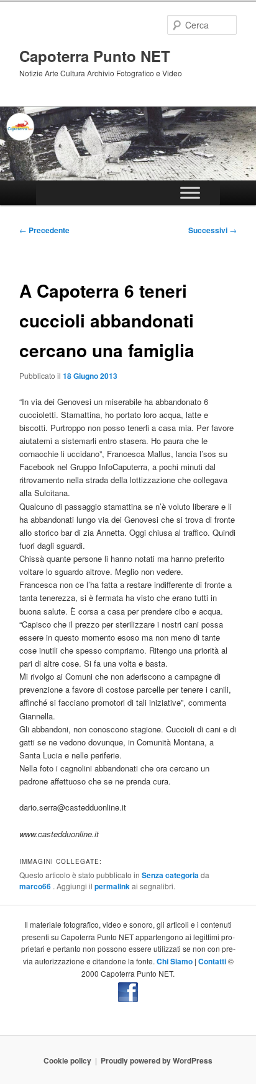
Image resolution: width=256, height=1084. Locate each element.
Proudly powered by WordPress (157, 1060)
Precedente (44, 230)
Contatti (212, 961)
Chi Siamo (175, 961)
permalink (112, 886)
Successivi (212, 230)
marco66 (36, 886)
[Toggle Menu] (190, 192)
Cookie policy (67, 1060)
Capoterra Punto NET (94, 55)
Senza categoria (170, 875)
